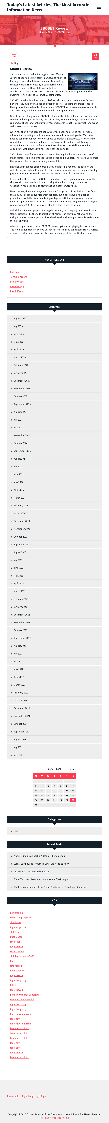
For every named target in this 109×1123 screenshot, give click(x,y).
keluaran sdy (17, 281)
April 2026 (19, 349)
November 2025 (22, 388)
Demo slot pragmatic (21, 917)
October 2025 (20, 396)
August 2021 (20, 739)
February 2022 (21, 692)
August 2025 (20, 412)
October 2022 (20, 630)
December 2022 (22, 614)
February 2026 (21, 365)
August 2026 (20, 318)
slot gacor (15, 932)
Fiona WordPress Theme (56, 1117)
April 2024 (19, 490)
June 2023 (19, 568)
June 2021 (18, 755)
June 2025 (19, 427)
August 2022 (20, 646)
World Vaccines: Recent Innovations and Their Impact (42, 879)
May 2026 (18, 342)
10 (36, 791)
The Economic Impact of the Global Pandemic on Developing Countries (50, 887)
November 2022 (22, 622)
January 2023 (20, 607)
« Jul (72, 769)
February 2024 (21, 505)
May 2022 (18, 669)
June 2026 (19, 334)
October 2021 (20, 724)
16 (73, 791)
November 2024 (22, 435)
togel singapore (18, 927)
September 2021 (22, 731)
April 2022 (19, 677)
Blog (50, 32)
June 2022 (19, 661)
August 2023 (20, 552)
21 (61, 795)
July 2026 (18, 326)
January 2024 (20, 513)
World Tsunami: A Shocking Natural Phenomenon (39, 856)
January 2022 (20, 700)
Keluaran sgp (17, 286)
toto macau (16, 966)
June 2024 (19, 474)
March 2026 (20, 357)
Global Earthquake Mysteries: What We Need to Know (41, 863)
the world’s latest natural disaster (31, 871)
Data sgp (14, 272)
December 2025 (22, 380)
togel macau (16, 1052)
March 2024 (20, 497)
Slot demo (15, 922)
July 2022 (18, 653)
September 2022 (22, 638)
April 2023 (19, 583)
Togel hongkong (30, 1096)
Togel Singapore (18, 277)
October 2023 (20, 536)
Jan (95, 56)
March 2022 (20, 685)
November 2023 (22, 529)
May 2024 (18, 482)
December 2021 (22, 708)
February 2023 (21, 599)
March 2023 (20, 591)
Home (42, 32)
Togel (43, 1096)
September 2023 (22, 544)
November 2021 (22, 716)
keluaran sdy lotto (19, 1057)
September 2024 (22, 451)
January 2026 (20, 373)
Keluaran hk (16, 912)
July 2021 (18, 747)
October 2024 (21, 443)
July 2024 (18, 466)
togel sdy (15, 1043)
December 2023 (22, 521)
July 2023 (18, 560)
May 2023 (18, 575)
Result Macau (17, 291)
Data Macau (16, 937)
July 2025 (18, 419)
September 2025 (22, 404)
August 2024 (20, 458)
